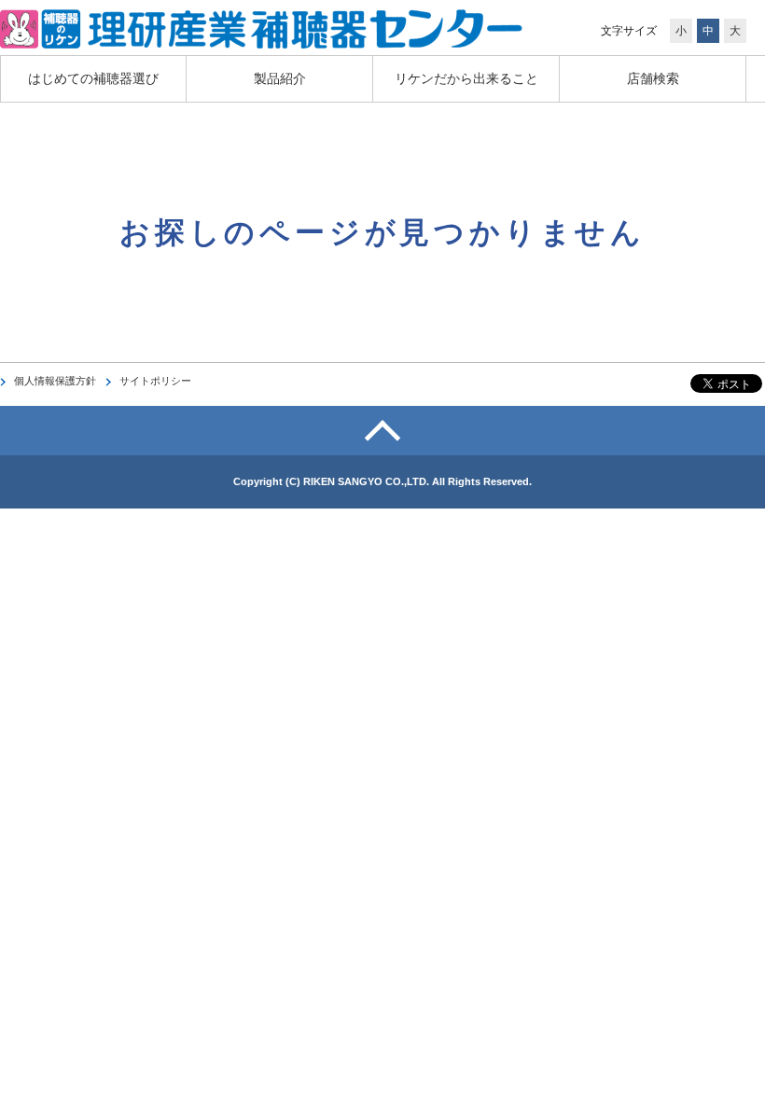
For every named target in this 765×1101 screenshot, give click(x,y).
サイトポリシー (155, 380)
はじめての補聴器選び (93, 78)
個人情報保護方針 (55, 380)
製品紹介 (280, 78)
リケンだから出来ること (466, 78)
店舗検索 (653, 78)
